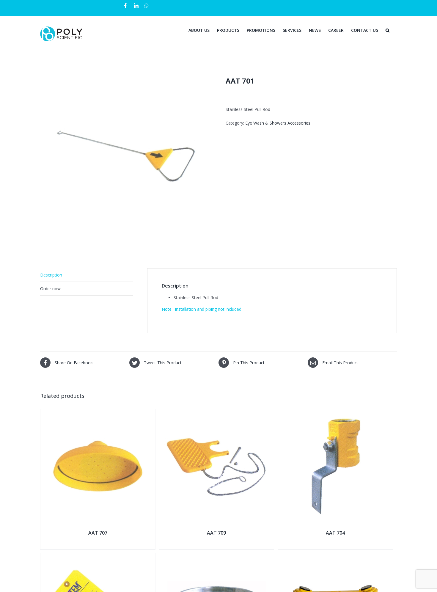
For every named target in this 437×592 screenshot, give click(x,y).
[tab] (86, 275)
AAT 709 (216, 533)
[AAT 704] (335, 413)
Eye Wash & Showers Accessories (277, 123)
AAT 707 (97, 533)
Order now (50, 288)
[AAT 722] (335, 557)
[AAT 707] (97, 413)
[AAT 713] (97, 557)
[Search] (387, 30)
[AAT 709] (216, 413)
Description (51, 275)
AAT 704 (335, 533)
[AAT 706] (216, 557)
